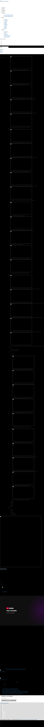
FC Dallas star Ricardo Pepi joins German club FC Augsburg (23, 384)
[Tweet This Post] (23, 581)
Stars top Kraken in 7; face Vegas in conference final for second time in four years (25, 288)
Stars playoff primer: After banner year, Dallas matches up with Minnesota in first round (26, 317)
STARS (3, 715)
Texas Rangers (21, 669)
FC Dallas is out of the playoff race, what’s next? (22, 426)
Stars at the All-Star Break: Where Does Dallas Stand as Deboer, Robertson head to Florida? (27, 346)
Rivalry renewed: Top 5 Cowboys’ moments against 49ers (20, 258)
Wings (5, 22)
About (3, 29)
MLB (9, 669)
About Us (6, 31)
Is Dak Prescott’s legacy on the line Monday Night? (19, 273)
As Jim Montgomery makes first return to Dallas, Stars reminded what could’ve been (25, 331)
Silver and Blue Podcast (8, 16)
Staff (5, 33)
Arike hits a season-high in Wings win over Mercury (22, 442)
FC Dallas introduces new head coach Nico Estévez (22, 398)
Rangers (3, 7)
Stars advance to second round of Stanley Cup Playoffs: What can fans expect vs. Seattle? (27, 303)
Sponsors (6, 34)
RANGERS (4, 713)
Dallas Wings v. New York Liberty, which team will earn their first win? (25, 471)
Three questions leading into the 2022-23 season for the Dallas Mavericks (24, 157)
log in (5, 684)
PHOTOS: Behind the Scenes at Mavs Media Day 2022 (20, 171)
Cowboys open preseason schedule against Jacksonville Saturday (22, 230)
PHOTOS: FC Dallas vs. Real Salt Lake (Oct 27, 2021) (22, 412)
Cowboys (3, 10)
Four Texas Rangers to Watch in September (18, 70)
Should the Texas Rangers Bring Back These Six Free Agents (21, 143)
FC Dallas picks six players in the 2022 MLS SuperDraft (22, 369)
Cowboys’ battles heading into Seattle (17, 215)
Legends (5, 19)
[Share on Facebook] (23, 580)
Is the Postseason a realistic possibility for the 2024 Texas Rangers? (23, 98)
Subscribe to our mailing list (7, 696)
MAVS (3, 711)
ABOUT (3, 717)
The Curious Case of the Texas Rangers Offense (19, 84)
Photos (5, 27)
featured (7, 669)
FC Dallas (6, 20)
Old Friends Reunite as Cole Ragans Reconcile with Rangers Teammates (23, 113)
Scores (5, 26)
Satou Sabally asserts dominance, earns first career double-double (25, 456)
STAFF (3, 716)
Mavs (3, 9)
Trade (25, 669)
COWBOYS (4, 712)
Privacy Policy (6, 37)
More (3, 17)
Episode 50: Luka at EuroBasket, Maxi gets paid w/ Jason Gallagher (22, 200)
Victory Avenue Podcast (8, 15)
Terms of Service (7, 35)
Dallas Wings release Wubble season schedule (21, 485)
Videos (5, 28)
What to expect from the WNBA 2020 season (21, 499)
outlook (17, 669)
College (5, 23)
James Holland (4, 591)
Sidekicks (6, 24)
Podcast (3, 12)
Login (17, 681)
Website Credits (23, 719)
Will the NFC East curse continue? (16, 244)
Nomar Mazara (13, 669)
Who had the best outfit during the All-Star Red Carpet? (20, 127)
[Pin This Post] (23, 582)
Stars (3, 11)
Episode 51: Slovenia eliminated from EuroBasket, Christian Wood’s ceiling (23, 185)
